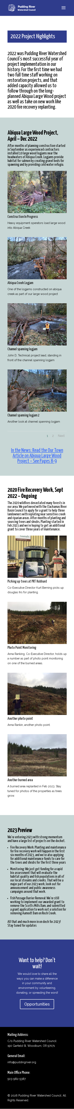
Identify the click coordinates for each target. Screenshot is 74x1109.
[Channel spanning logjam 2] (37, 410)
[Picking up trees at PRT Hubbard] (37, 576)
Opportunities (37, 1004)
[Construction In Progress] (37, 212)
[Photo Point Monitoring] (37, 643)
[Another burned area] (37, 775)
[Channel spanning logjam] (37, 344)
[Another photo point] (37, 714)
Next (61, 436)
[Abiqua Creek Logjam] (37, 278)
